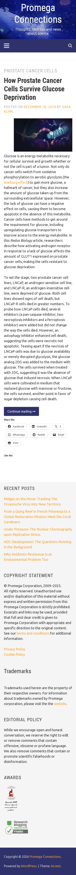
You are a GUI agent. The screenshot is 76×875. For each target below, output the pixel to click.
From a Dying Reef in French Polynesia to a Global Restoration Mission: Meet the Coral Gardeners (37, 516)
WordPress (29, 866)
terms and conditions (33, 633)
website (60, 704)
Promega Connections (45, 856)
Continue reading (18, 412)
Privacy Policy (14, 649)
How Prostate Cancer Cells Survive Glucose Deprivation (34, 89)
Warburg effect (16, 182)
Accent (56, 866)
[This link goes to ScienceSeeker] (11, 811)
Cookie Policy (14, 654)
